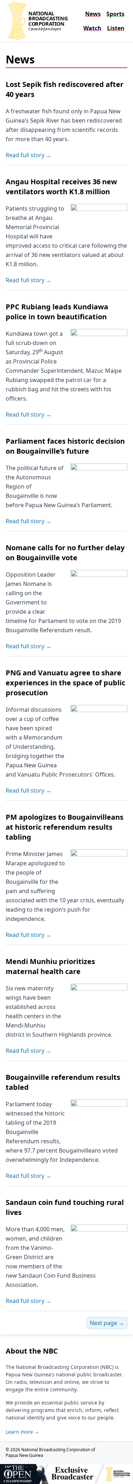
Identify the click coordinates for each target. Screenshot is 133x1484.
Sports (115, 14)
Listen (115, 28)
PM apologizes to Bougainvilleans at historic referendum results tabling (64, 827)
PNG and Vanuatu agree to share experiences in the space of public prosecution (65, 682)
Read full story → (28, 155)
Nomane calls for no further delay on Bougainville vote (65, 552)
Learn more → (22, 1431)
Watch (92, 28)
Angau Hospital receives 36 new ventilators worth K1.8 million (61, 186)
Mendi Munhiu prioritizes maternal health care (50, 966)
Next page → (107, 1323)
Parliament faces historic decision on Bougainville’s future (65, 446)
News (93, 14)
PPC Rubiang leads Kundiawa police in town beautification (57, 311)
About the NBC (32, 1351)
